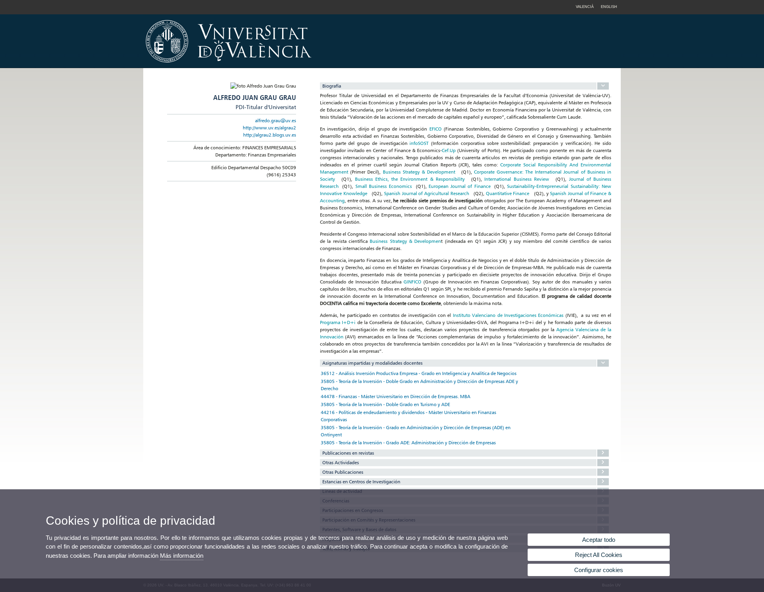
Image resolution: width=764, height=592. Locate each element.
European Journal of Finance (460, 186)
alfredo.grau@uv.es (275, 120)
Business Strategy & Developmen (405, 241)
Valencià (585, 7)
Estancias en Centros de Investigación (361, 482)
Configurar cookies (598, 570)
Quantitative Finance (508, 193)
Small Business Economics (383, 186)
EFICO (435, 129)
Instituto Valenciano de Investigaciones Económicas (508, 315)
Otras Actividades (340, 462)
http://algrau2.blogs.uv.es (269, 135)
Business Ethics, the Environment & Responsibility (410, 179)
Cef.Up (449, 150)
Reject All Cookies (598, 554)
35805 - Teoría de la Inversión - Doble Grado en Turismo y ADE (385, 404)
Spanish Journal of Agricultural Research (426, 193)
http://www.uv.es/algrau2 (269, 128)
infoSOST (419, 143)
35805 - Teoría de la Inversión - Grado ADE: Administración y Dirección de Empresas (408, 442)
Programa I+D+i (337, 322)
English (609, 7)
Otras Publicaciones (342, 472)
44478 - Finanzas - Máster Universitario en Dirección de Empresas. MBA (395, 396)
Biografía (331, 86)
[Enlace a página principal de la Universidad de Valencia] (296, 65)
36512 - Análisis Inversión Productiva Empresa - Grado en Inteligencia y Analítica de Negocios (418, 373)
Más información (181, 555)
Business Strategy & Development (419, 172)
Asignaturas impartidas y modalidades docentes (372, 363)
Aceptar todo (598, 539)
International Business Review (516, 179)
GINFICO (412, 282)
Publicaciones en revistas (348, 453)
